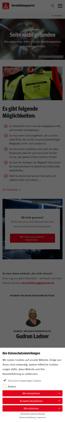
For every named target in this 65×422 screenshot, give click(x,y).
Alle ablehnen (31, 408)
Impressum (41, 417)
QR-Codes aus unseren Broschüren (32, 238)
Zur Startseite (10, 189)
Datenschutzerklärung (28, 417)
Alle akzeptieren (31, 393)
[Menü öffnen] (60, 6)
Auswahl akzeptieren (31, 401)
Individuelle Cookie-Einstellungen (32, 414)
